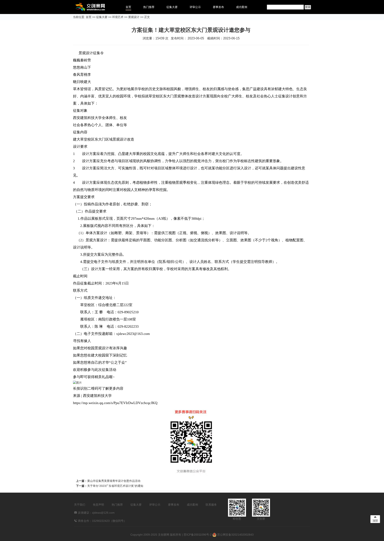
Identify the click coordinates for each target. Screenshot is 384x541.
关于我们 (79, 504)
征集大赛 (172, 7)
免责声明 (98, 504)
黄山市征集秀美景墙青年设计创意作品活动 (113, 480)
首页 (128, 7)
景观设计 (133, 17)
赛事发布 (218, 7)
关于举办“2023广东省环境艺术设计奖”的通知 (115, 485)
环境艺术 (117, 17)
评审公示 (195, 7)
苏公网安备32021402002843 (235, 534)
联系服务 (211, 504)
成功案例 (241, 7)
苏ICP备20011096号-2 (198, 534)
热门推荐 (148, 7)
